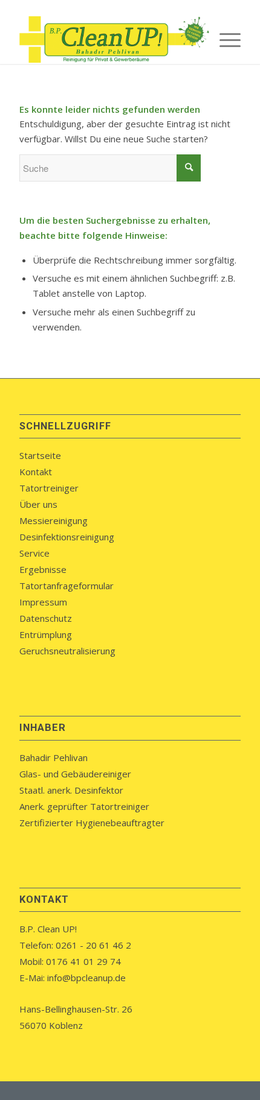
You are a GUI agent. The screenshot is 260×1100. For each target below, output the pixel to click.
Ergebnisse (43, 569)
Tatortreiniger (49, 488)
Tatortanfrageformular (66, 586)
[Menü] (224, 40)
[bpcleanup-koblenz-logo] (107, 40)
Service (34, 553)
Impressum (43, 602)
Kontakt (35, 472)
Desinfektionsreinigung (66, 537)
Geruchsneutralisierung (67, 651)
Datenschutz (45, 618)
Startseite (40, 455)
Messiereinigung (53, 520)
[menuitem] (224, 40)
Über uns (38, 504)
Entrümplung (45, 634)
